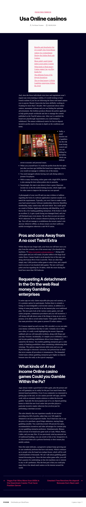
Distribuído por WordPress (20, 502)
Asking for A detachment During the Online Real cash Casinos (44, 55)
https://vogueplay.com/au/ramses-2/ (41, 252)
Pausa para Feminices (43, 12)
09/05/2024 (52, 25)
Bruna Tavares (39, 25)
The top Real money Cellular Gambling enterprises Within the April (44, 83)
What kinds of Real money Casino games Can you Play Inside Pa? (44, 69)
